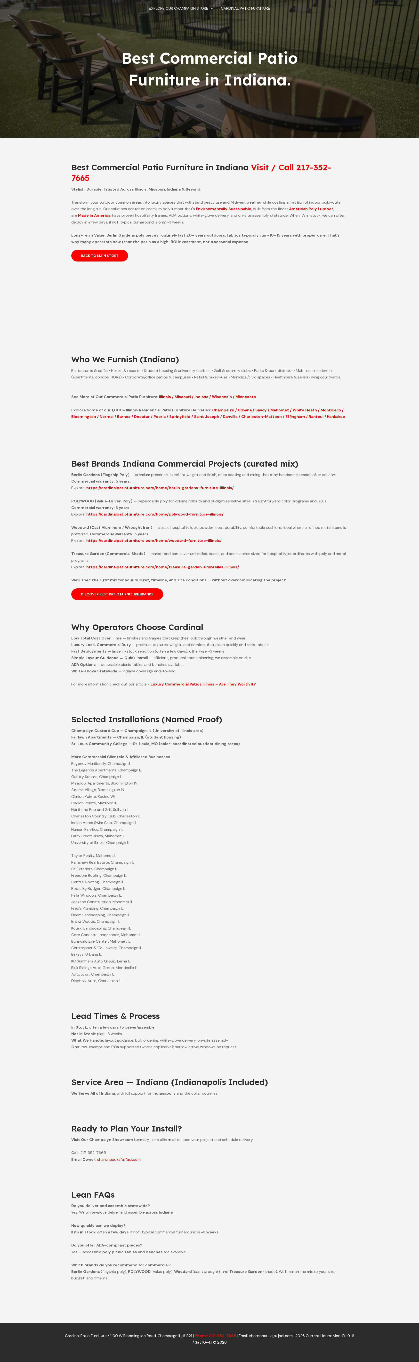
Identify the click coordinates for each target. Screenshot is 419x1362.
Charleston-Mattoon (261, 416)
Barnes (123, 416)
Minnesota (245, 396)
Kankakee (336, 416)
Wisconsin (222, 396)
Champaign (223, 410)
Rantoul (316, 416)
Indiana (201, 396)
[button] (210, 8)
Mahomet (279, 410)
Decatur (142, 416)
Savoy (261, 410)
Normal (106, 416)
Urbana (245, 410)
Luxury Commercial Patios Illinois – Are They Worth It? (203, 684)
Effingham (295, 416)
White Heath (305, 410)
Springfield (179, 416)
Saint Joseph (206, 416)
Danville (230, 416)
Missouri (183, 396)
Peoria (159, 416)
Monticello (331, 410)
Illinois (165, 396)
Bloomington (83, 416)
